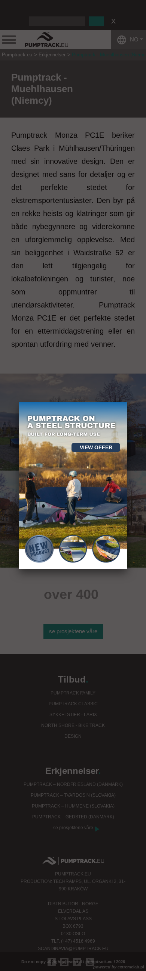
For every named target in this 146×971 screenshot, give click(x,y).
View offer (96, 447)
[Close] (127, 402)
